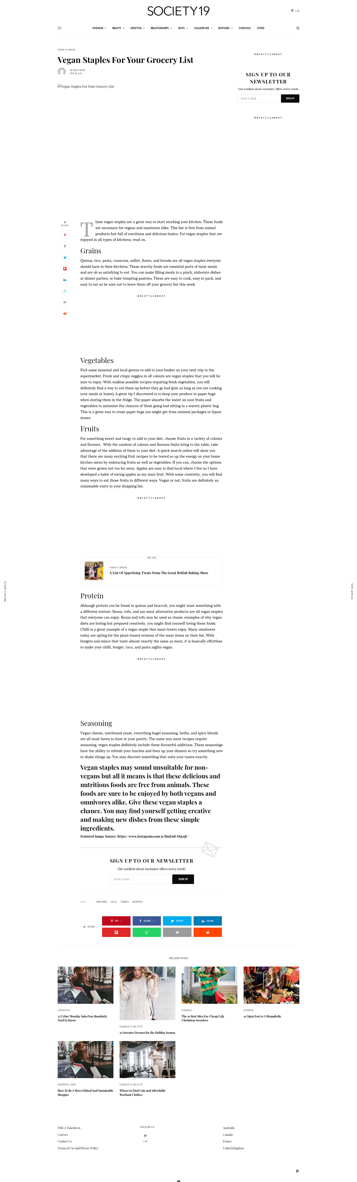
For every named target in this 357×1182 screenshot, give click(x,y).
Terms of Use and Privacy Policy (78, 1148)
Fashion (187, 1010)
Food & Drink (66, 49)
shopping (137, 902)
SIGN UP (183, 879)
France (227, 1141)
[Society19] (178, 11)
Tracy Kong (79, 70)
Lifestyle (64, 1010)
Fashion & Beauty (131, 1026)
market (125, 902)
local (114, 902)
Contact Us (65, 1141)
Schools (245, 28)
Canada (228, 1135)
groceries (101, 902)
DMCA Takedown (69, 1128)
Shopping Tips (67, 1084)
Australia (228, 1128)
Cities (260, 28)
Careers (63, 1135)
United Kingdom (233, 1148)
